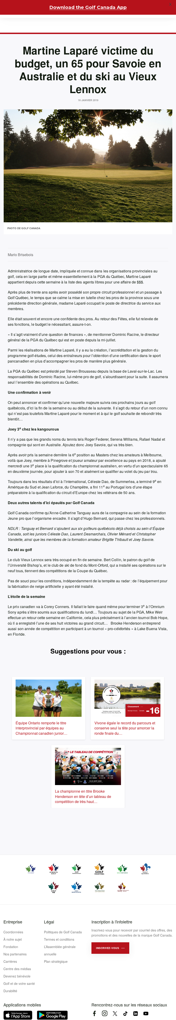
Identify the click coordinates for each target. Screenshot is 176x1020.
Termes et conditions (59, 939)
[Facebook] (94, 1013)
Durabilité (10, 991)
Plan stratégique (56, 961)
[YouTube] (146, 1013)
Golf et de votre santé (19, 983)
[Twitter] (115, 1013)
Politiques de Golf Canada (63, 932)
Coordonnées (13, 932)
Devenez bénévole (16, 976)
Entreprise (12, 922)
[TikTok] (125, 1013)
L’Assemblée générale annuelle (60, 950)
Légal (49, 922)
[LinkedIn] (135, 1013)
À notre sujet (12, 939)
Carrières (10, 961)
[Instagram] (104, 1013)
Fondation (10, 946)
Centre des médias (17, 968)
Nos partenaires (15, 954)
